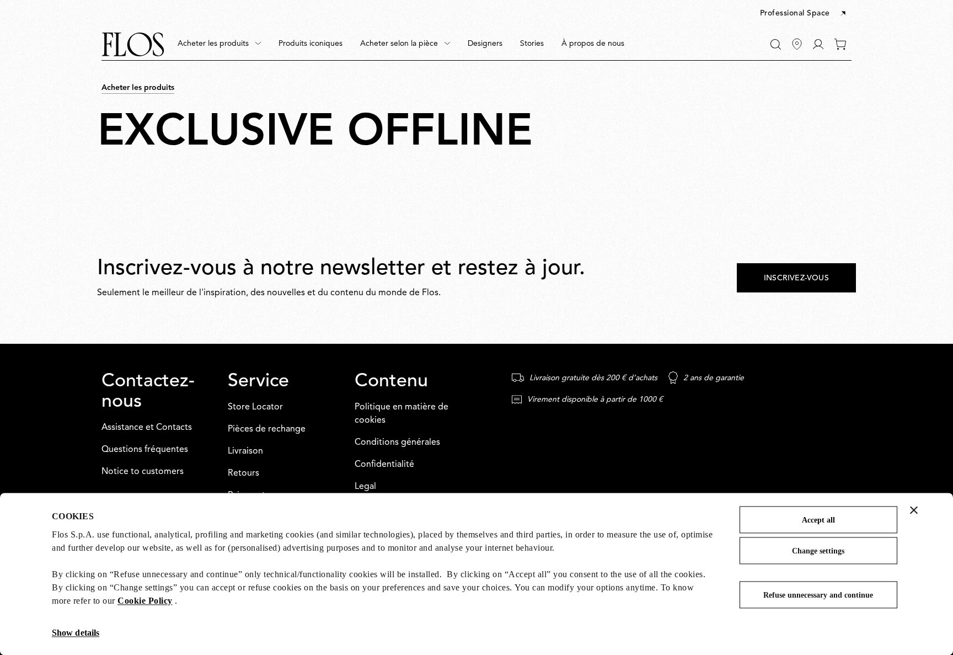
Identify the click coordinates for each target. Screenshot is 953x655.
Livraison (245, 451)
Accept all (818, 520)
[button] (804, 13)
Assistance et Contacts (146, 427)
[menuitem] (219, 44)
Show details (75, 632)
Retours (243, 473)
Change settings (818, 551)
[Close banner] (914, 510)
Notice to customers (142, 471)
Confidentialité (384, 464)
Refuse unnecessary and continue (818, 595)
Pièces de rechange (267, 429)
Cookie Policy (145, 600)
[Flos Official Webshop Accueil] (132, 44)
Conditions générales (397, 442)
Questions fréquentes (144, 449)
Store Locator (255, 407)
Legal (365, 486)
